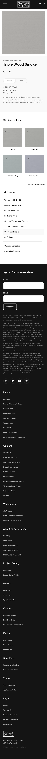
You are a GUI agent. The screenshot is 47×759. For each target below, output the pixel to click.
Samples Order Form (10, 670)
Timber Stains (8, 423)
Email (5, 293)
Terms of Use (7, 710)
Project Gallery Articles (11, 575)
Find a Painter (8, 645)
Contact (7, 608)
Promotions (7, 724)
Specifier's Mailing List (11, 665)
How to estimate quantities (13, 516)
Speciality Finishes (12, 251)
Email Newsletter (9, 620)
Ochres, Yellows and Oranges (16, 221)
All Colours (8, 237)
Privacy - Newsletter (10, 719)
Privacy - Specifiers (10, 715)
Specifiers (9, 658)
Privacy (6, 705)
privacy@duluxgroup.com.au (11, 373)
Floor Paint (7, 428)
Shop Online (7, 650)
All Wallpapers (8, 511)
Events (7, 583)
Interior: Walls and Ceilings (12, 404)
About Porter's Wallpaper (12, 520)
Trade (6, 678)
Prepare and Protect (10, 432)
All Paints (6, 399)
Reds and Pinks (10, 216)
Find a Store (7, 640)
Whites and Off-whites (13, 200)
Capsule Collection (12, 246)
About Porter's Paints (14, 528)
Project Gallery (11, 563)
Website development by (14, 747)
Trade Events (7, 595)
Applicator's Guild (9, 690)
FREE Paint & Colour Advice (12, 555)
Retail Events (7, 590)
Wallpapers (9, 503)
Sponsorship (7, 540)
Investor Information (10, 545)
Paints (6, 392)
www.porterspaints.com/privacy (12, 353)
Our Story (6, 536)
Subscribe (10, 307)
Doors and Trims (9, 413)
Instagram (7, 570)
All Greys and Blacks (35, 184)
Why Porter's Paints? (10, 550)
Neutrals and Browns (13, 205)
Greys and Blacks (12, 60)
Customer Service (9, 615)
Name (5, 280)
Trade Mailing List (9, 685)
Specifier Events (9, 600)
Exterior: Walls (8, 409)
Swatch (9, 81)
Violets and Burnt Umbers (14, 226)
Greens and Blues (11, 210)
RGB (21, 81)
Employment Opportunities (13, 625)
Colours (7, 445)
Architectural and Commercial (14, 437)
